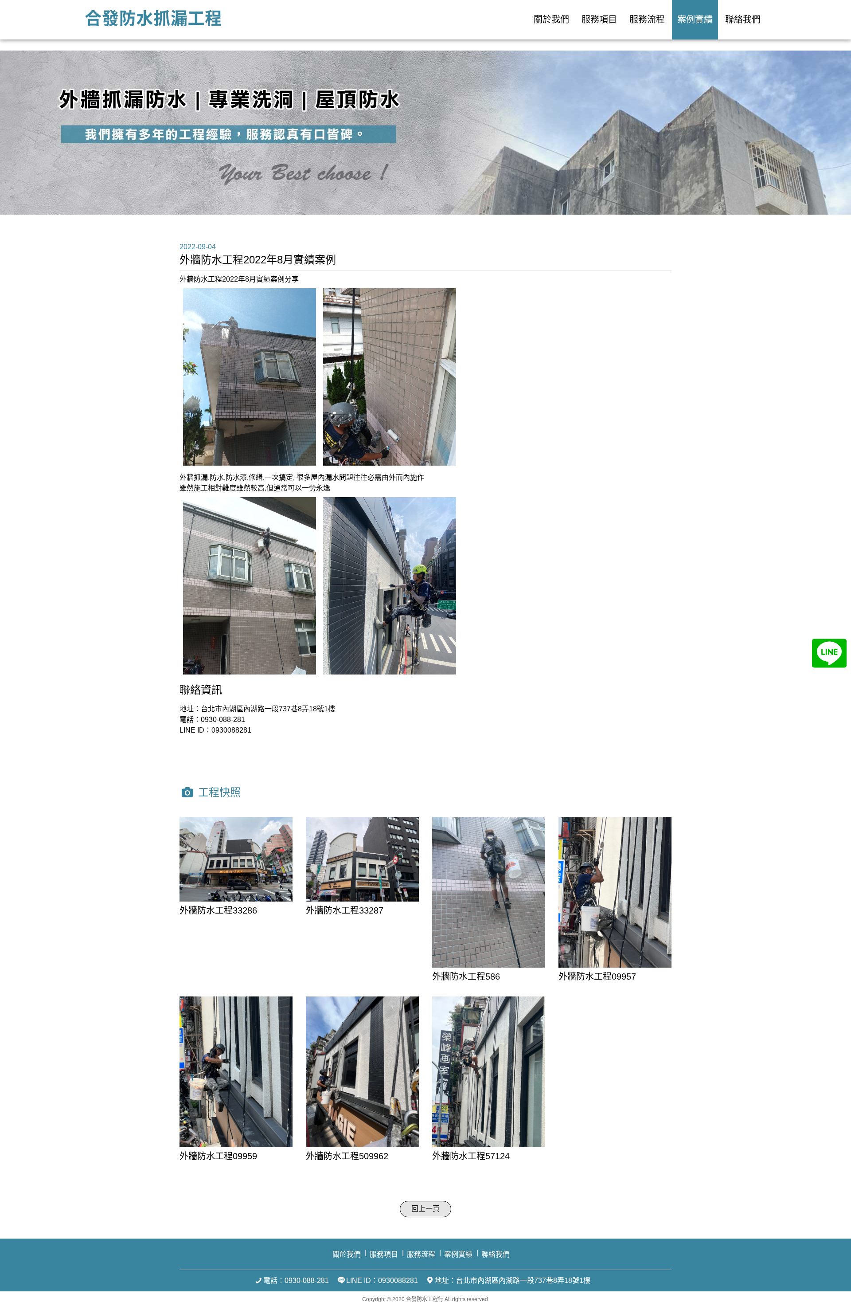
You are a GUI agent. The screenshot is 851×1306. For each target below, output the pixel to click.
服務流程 (647, 19)
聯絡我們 (743, 19)
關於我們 (551, 19)
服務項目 (599, 19)
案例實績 (695, 19)
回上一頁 (425, 1208)
